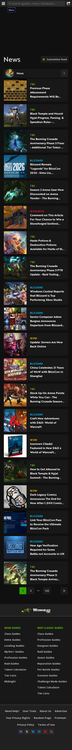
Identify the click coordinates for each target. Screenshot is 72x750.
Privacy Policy (25, 724)
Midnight (10, 681)
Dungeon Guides (47, 645)
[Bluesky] (33, 731)
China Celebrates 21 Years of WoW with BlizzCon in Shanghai (47, 371)
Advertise (61, 711)
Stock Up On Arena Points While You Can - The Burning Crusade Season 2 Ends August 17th (47, 397)
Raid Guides (11, 663)
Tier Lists (10, 675)
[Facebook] (39, 731)
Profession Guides (15, 657)
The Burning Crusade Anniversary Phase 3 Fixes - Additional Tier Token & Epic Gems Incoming (47, 143)
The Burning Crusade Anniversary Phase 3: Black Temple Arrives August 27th (44, 575)
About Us (45, 711)
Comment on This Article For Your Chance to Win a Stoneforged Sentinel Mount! (47, 219)
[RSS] (51, 731)
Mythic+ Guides (14, 651)
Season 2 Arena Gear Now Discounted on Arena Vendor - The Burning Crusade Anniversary (47, 194)
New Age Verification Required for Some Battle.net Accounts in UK (47, 549)
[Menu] (3, 3)
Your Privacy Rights (18, 718)
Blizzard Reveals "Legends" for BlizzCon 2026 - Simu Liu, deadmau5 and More (45, 168)
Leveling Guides (14, 645)
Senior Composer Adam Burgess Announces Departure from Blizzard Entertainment (46, 321)
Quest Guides (45, 657)
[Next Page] (64, 73)
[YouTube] (45, 731)
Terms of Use (46, 724)
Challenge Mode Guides (52, 681)
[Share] (68, 3)
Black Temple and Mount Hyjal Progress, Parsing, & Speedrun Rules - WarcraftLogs (47, 117)
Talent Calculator (15, 669)
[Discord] (20, 731)
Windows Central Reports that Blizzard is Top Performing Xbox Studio (47, 295)
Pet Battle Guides (48, 669)
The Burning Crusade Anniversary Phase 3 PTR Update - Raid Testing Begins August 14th (46, 270)
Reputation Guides (49, 663)
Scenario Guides (47, 675)
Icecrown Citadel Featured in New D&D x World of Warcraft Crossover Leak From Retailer (45, 448)
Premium (60, 718)
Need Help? (12, 711)
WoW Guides (12, 627)
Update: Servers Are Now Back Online (46, 344)
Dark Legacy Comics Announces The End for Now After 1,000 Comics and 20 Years (46, 498)
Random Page (42, 718)
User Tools (29, 711)
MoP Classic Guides (50, 627)
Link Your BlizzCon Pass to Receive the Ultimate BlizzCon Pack (45, 524)
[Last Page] (64, 590)
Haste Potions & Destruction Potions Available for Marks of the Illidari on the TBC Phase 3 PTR (47, 244)
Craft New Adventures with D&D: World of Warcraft (44, 422)
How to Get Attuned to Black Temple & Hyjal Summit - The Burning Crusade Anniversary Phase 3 (45, 473)
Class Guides (12, 633)
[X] (27, 731)
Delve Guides (12, 639)
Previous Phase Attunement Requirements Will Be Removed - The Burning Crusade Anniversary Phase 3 (45, 92)
